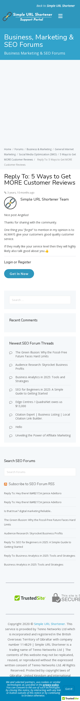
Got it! (68, 689)
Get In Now (19, 274)
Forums (19, 149)
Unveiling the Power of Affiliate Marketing (43, 435)
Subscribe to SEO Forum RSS (32, 484)
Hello (18, 427)
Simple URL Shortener (61, 6)
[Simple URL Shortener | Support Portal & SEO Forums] (27, 20)
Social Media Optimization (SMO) (38, 154)
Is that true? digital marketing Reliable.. (28, 511)
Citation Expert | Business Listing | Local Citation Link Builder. (42, 416)
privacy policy (51, 685)
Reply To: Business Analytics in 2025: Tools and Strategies (39, 555)
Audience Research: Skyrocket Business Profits (41, 367)
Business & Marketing (39, 149)
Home (7, 149)
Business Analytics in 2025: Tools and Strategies (40, 379)
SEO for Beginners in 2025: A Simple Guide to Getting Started (39, 391)
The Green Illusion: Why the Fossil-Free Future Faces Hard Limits (41, 354)
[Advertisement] (40, 104)
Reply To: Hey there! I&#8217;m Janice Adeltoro (33, 493)
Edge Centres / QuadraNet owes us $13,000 (38, 404)
